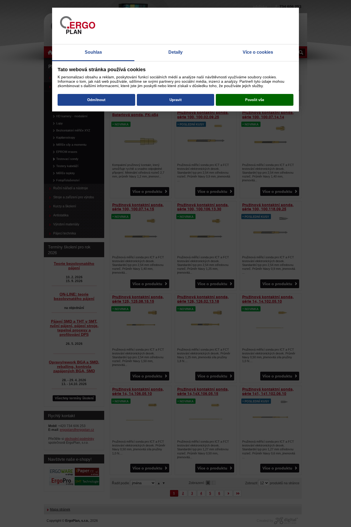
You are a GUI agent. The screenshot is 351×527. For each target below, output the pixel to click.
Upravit (175, 100)
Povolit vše (254, 100)
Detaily (175, 52)
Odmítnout (96, 100)
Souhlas (93, 52)
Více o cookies (258, 52)
